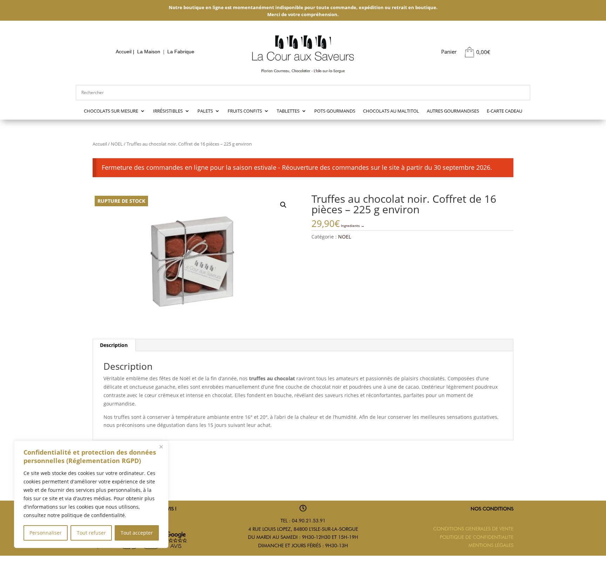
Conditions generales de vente (473, 528)
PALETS (205, 111)
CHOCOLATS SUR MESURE (111, 111)
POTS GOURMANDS (334, 111)
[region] (91, 494)
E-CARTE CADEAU (504, 111)
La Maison (148, 51)
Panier (449, 51)
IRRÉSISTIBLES (168, 111)
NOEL (117, 144)
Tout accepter (137, 532)
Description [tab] (114, 345)
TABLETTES (288, 111)
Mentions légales (491, 545)
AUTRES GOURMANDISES (453, 111)
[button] (283, 205)
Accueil (124, 51)
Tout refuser (91, 532)
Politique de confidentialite (476, 537)
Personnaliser (45, 532)
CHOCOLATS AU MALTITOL (391, 111)
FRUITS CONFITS (245, 111)
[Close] (161, 446)
